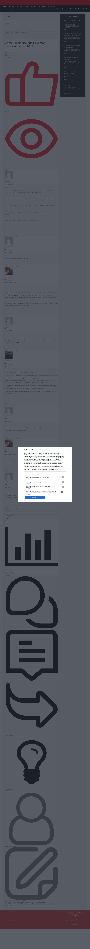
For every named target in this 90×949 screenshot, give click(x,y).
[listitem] (45, 474)
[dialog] (45, 474)
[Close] (69, 450)
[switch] (62, 477)
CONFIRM (34, 497)
